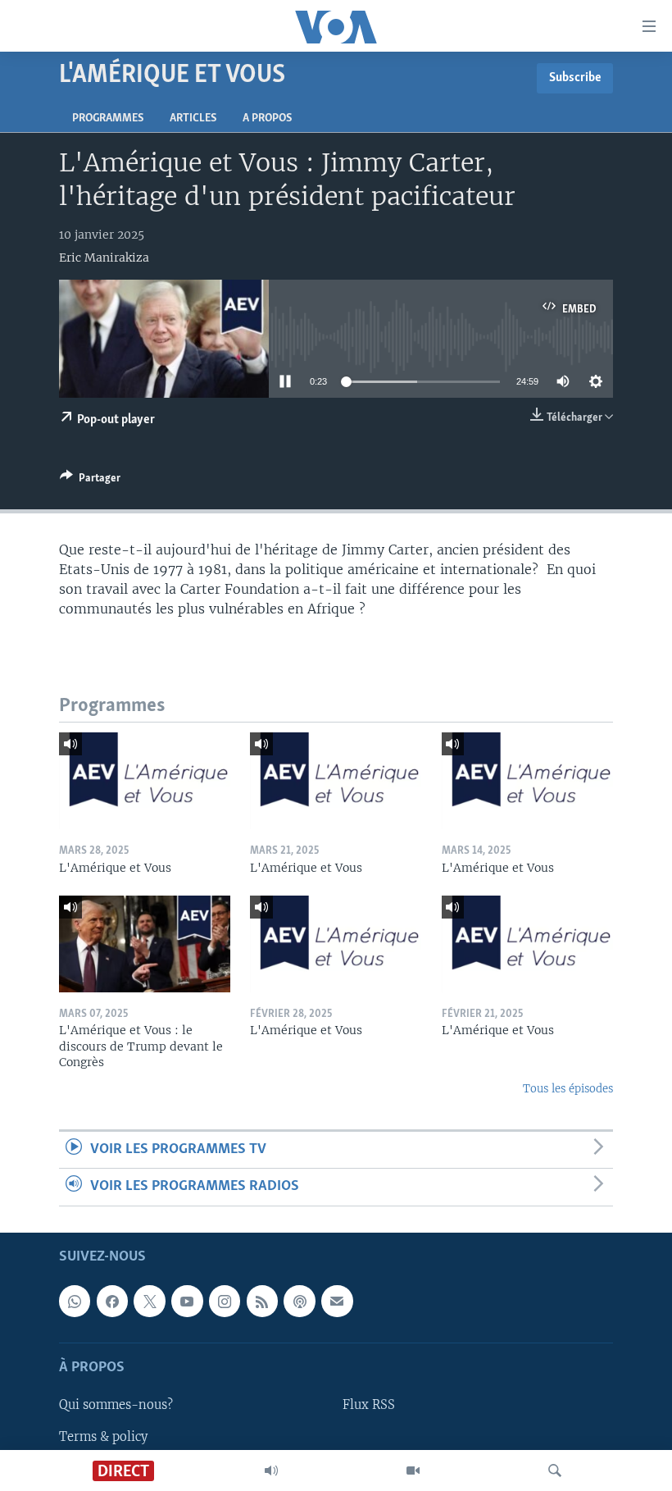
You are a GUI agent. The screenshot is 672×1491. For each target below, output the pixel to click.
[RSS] (262, 1300)
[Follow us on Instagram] (224, 1300)
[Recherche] (554, 1470)
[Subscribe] (336, 1300)
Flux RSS (369, 1405)
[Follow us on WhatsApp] (74, 1300)
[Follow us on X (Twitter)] (149, 1300)
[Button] (90, 480)
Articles (193, 118)
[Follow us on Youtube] (186, 1300)
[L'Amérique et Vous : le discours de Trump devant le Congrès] (144, 944)
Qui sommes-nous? (116, 1405)
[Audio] (271, 1470)
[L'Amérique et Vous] (144, 780)
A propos (267, 118)
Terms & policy (103, 1436)
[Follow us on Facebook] (112, 1300)
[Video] (413, 1470)
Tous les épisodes (568, 1089)
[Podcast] (299, 1300)
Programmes (107, 118)
